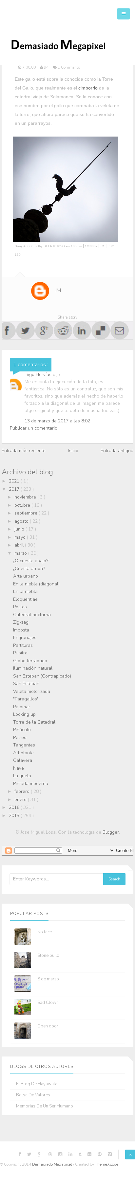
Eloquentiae (25, 599)
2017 (15, 489)
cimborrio (88, 87)
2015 (15, 815)
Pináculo (22, 730)
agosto (22, 521)
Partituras (23, 645)
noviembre (25, 497)
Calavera (22, 760)
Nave (18, 768)
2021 (15, 481)
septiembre (26, 513)
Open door (47, 1026)
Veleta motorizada (31, 691)
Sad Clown (48, 1003)
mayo (20, 537)
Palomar (21, 707)
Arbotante (23, 753)
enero (21, 799)
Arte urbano (25, 576)
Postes (20, 607)
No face (44, 932)
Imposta (21, 630)
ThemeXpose (106, 1164)
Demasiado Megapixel (52, 1164)
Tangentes (24, 745)
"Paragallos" (26, 699)
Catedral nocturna (32, 615)
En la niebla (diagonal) (36, 584)
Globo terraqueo (30, 661)
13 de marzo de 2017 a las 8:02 (57, 421)
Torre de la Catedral (34, 722)
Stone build (48, 955)
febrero (22, 791)
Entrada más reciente (24, 451)
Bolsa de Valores (33, 1095)
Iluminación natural (32, 668)
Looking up (24, 714)
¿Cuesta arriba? (29, 568)
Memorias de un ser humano (44, 1106)
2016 (15, 807)
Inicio (73, 451)
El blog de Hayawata (36, 1084)
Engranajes (24, 637)
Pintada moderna (30, 783)
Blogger (111, 832)
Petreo (20, 737)
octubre (22, 505)
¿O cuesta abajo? (30, 561)
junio (20, 529)
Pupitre (20, 653)
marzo (21, 553)
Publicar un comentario (33, 428)
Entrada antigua (117, 451)
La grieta (22, 776)
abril (19, 545)
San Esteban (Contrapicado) (42, 676)
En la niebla (25, 591)
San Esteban (26, 683)
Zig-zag (21, 622)
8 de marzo (48, 979)
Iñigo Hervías (39, 374)
